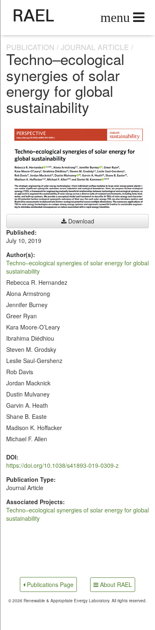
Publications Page (49, 584)
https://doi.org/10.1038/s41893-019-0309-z (62, 465)
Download (80, 221)
